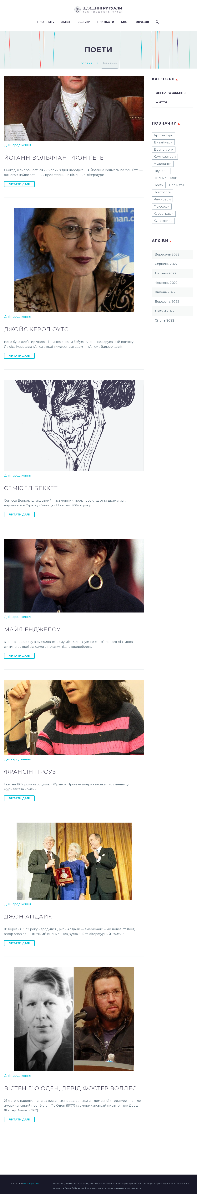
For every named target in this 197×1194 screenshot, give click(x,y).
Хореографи (164, 213)
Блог (125, 22)
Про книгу (45, 22)
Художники (163, 221)
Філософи (162, 206)
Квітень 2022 (165, 292)
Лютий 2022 (165, 311)
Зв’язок (142, 22)
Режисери (162, 199)
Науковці (161, 171)
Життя (161, 102)
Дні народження (17, 145)
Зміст (66, 22)
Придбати (105, 22)
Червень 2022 (166, 283)
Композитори (165, 156)
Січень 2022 (164, 320)
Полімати (176, 185)
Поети (159, 185)
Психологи (162, 192)
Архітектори (163, 135)
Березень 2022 (167, 301)
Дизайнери (163, 142)
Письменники (165, 178)
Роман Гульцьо (30, 1183)
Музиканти (163, 164)
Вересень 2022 (167, 254)
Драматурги (164, 149)
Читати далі (19, 184)
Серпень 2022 (166, 264)
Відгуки (84, 22)
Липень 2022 (165, 273)
